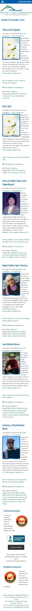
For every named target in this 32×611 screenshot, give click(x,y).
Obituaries (14, 91)
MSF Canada (14, 413)
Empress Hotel (16, 332)
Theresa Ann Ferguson (11, 30)
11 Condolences (16, 435)
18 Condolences (17, 350)
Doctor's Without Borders (19, 408)
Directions (6, 605)
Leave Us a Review (16, 547)
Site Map (20, 605)
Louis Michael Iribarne (11, 344)
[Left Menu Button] (3, 2)
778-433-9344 (10, 557)
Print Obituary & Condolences (13, 87)
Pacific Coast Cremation (10, 172)
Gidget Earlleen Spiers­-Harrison (15, 265)
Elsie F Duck (6, 106)
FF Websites (25, 607)
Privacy (20, 597)
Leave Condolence (18, 36)
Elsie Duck (14, 170)
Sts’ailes (19, 499)
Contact (16, 599)
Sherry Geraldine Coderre (10, 257)
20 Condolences (17, 190)
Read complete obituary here (11, 73)
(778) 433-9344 (24, 1)
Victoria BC (6, 98)
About (25, 597)
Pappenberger (14, 255)
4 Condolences (16, 271)
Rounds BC (23, 255)
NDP (13, 495)
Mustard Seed (6, 495)
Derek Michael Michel (18, 493)
